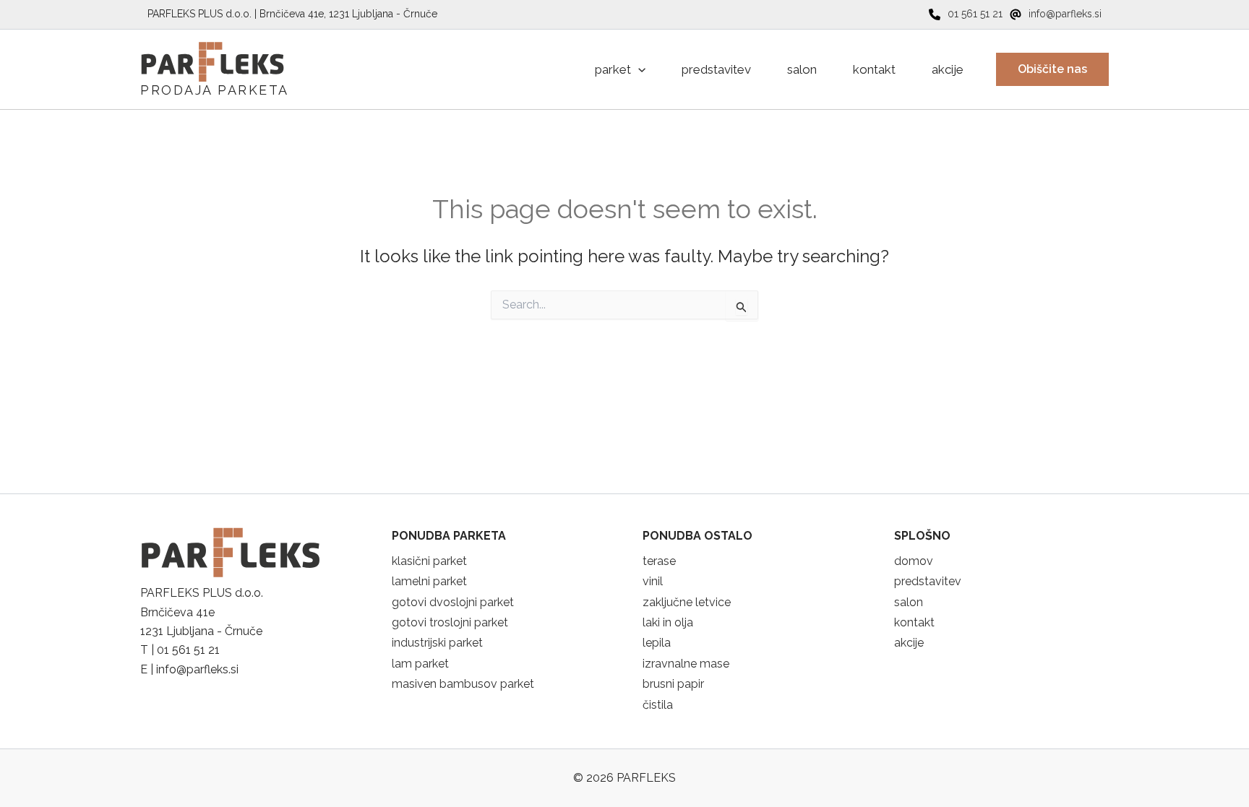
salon (908, 602)
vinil (653, 581)
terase (659, 561)
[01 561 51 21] (966, 14)
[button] (1052, 69)
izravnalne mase (686, 663)
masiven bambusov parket (463, 684)
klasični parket (429, 561)
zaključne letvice (687, 602)
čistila (658, 705)
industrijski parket (437, 643)
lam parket (420, 663)
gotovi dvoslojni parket (453, 602)
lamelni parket (429, 581)
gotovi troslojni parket (450, 622)
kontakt (914, 622)
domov (913, 561)
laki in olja (668, 622)
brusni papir (673, 684)
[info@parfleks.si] (1056, 14)
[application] (638, 69)
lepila (657, 643)
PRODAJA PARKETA (214, 90)
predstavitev (927, 581)
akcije (909, 643)
